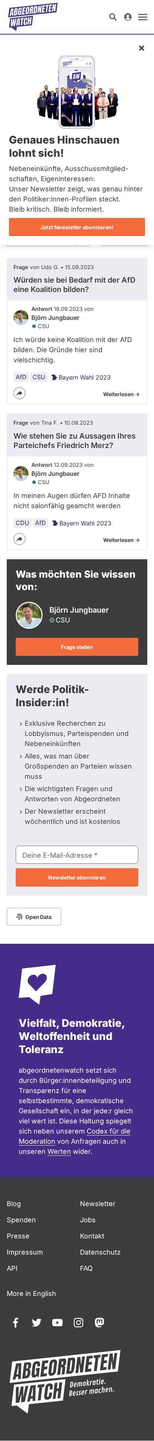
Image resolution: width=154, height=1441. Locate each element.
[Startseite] (33, 17)
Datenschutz (100, 1252)
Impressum (25, 1252)
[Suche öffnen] (112, 16)
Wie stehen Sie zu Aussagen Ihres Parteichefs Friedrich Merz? (74, 440)
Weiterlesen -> (121, 394)
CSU (39, 377)
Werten (59, 1151)
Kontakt (92, 1236)
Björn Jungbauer (55, 317)
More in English (31, 1293)
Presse (18, 1236)
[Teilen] (19, 393)
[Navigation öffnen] (142, 16)
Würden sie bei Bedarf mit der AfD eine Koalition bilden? (74, 284)
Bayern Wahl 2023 (85, 377)
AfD (21, 377)
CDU (22, 523)
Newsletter (98, 1204)
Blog (14, 1204)
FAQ (86, 1268)
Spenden (21, 1220)
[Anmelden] (127, 16)
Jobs (88, 1220)
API (12, 1268)
